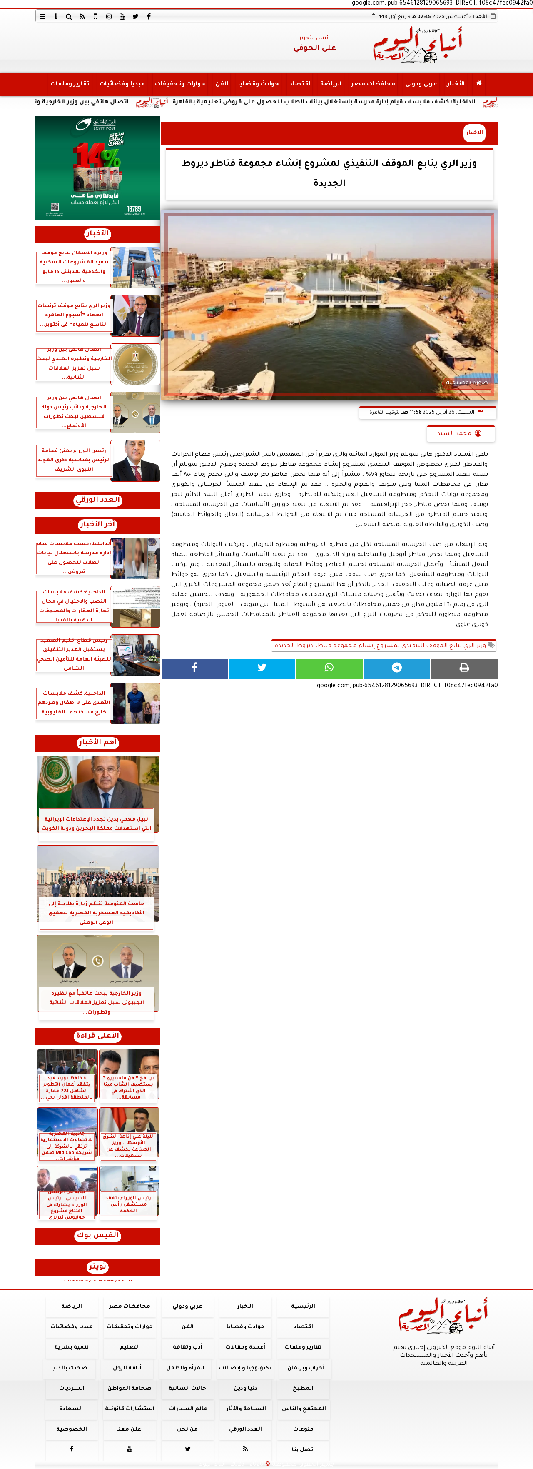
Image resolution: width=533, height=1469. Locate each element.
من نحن (187, 1430)
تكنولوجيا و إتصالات (245, 1368)
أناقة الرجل (127, 1368)
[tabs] (42, 16)
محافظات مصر (373, 84)
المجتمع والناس (304, 1409)
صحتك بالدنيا (69, 1368)
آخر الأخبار (97, 525)
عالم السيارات (188, 1409)
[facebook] (149, 16)
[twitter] (135, 16)
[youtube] (122, 16)
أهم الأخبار (98, 743)
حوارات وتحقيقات (179, 84)
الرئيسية (303, 1307)
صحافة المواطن (129, 1389)
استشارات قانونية (129, 1409)
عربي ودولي (421, 84)
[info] (55, 16)
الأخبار (455, 84)
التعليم (129, 1348)
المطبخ (303, 1389)
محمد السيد (454, 434)
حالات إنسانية (187, 1389)
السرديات (71, 1389)
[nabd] (95, 16)
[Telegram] (397, 669)
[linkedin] (109, 16)
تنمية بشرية (72, 1348)
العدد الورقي (98, 501)
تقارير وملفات (69, 84)
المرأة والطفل (185, 1368)
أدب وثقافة (187, 1348)
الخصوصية (71, 1430)
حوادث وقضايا (258, 84)
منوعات (303, 1430)
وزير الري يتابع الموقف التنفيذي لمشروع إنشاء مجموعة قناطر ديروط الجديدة (380, 646)
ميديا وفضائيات (121, 84)
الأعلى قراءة (97, 1037)
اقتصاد (299, 84)
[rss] (82, 16)
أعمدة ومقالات (245, 1348)
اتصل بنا (302, 1450)
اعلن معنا (129, 1430)
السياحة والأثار (246, 1409)
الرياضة (330, 84)
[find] (69, 16)
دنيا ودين (245, 1389)
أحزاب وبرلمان (305, 1368)
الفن (221, 84)
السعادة (70, 1409)
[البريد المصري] (97, 168)
